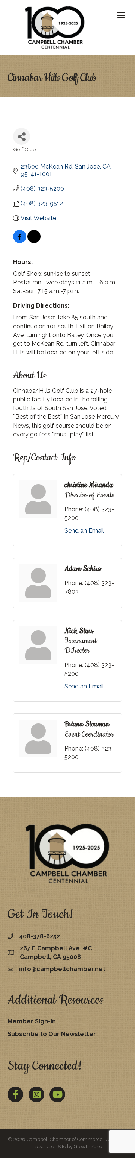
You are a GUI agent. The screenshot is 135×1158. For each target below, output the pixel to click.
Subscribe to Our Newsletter (52, 1034)
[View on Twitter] (33, 241)
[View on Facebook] (19, 241)
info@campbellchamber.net (62, 969)
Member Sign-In (32, 1021)
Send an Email (84, 530)
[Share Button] (21, 136)
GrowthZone (88, 1146)
